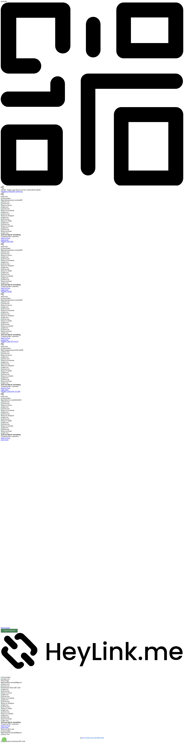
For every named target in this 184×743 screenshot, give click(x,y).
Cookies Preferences (9, 630)
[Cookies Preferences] (4, 739)
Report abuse (5, 628)
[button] (92, 538)
